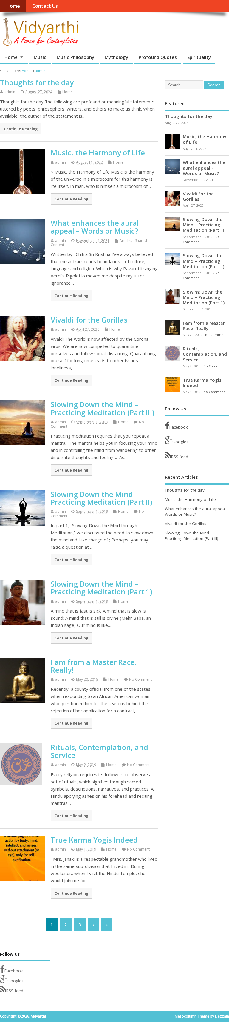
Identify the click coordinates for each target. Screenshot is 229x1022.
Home (13, 6)
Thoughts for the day (37, 82)
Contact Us (45, 6)
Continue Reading (21, 128)
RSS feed (179, 456)
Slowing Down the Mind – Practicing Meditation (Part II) (101, 498)
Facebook (178, 427)
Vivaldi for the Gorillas (89, 320)
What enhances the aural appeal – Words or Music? (95, 227)
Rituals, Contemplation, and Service (99, 751)
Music (40, 57)
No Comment (140, 679)
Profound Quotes (158, 57)
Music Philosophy (75, 57)
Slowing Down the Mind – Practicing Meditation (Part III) (102, 408)
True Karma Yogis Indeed (94, 840)
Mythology (116, 57)
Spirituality (199, 57)
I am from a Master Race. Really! (94, 666)
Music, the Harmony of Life (98, 152)
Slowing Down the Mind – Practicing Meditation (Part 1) (101, 587)
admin (9, 91)
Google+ (180, 441)
